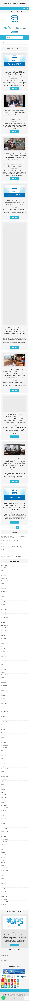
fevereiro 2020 (4, 768)
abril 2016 (3, 888)
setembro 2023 (4, 656)
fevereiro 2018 (4, 831)
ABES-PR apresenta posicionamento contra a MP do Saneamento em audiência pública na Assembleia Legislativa (14, 330)
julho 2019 (3, 787)
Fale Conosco (4, 953)
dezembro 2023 (4, 648)
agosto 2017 (4, 847)
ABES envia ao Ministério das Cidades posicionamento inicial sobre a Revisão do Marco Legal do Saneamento (14, 506)
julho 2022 (3, 693)
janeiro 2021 (4, 740)
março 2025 (4, 609)
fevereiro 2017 (4, 862)
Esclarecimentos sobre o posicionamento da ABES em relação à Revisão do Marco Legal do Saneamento (14, 73)
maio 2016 (3, 886)
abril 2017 (3, 857)
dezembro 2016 (4, 868)
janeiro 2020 (4, 771)
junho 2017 (3, 852)
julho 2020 (3, 755)
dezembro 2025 (4, 586)
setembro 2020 (4, 750)
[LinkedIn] (21, 11)
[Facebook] (7, 11)
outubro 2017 (4, 841)
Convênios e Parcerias (5, 963)
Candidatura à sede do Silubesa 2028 (9, 540)
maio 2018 (3, 823)
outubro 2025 (4, 591)
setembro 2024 (4, 625)
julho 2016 (3, 881)
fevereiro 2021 (4, 737)
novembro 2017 (4, 839)
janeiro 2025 (4, 614)
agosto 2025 (4, 596)
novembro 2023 (4, 651)
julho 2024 (3, 630)
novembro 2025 (4, 588)
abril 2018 (3, 826)
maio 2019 (3, 792)
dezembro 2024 (4, 617)
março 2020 (4, 766)
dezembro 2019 (4, 774)
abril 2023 (3, 669)
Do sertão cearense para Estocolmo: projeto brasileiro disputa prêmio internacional (13, 537)
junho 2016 (3, 883)
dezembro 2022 (4, 680)
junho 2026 (3, 570)
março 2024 (4, 640)
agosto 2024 (4, 627)
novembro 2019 (4, 776)
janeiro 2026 (4, 583)
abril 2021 (3, 732)
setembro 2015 (4, 907)
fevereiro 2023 (4, 674)
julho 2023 (3, 661)
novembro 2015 (4, 901)
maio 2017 (3, 854)
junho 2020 (3, 758)
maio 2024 (3, 635)
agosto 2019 (4, 784)
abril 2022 (3, 701)
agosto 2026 (4, 565)
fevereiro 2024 (4, 643)
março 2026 (4, 578)
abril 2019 (3, 794)
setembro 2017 (4, 844)
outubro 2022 (4, 685)
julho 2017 (3, 849)
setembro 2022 (4, 687)
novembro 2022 (4, 682)
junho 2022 (3, 695)
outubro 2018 (4, 810)
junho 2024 (3, 633)
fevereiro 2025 (4, 612)
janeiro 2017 (4, 865)
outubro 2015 (4, 904)
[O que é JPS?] (14, 928)
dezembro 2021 (4, 711)
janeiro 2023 (4, 677)
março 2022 (4, 703)
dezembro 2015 (4, 899)
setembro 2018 (4, 813)
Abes (8, 42)
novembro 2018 (4, 807)
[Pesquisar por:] (14, 37)
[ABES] (14, 19)
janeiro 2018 (4, 834)
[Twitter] (11, 11)
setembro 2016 (4, 875)
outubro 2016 (4, 873)
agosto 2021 (4, 721)
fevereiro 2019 (4, 800)
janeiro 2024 (4, 646)
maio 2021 (3, 729)
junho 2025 (3, 601)
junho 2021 (3, 727)
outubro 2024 (4, 622)
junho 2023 (3, 664)
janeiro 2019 (4, 802)
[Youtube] (17, 11)
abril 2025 (3, 607)
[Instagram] (14, 11)
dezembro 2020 (4, 742)
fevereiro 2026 (4, 580)
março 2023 (4, 672)
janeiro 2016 (4, 896)
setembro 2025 (4, 594)
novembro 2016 (4, 870)
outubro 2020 (4, 747)
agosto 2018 (4, 815)
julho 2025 (3, 599)
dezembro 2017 (4, 836)
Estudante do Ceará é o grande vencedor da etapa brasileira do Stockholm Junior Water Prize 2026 (12, 555)
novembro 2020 (4, 745)
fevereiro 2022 (4, 706)
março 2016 (4, 891)
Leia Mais (14, 88)
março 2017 (4, 860)
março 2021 (4, 734)
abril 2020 (3, 763)
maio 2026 (3, 573)
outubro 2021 (4, 716)
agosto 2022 (4, 690)
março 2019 (4, 797)
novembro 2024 (4, 620)
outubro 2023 (4, 654)
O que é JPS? (14, 932)
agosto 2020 (4, 753)
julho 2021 (3, 724)
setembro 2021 (4, 719)
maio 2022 (3, 698)
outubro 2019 (4, 779)
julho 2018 (3, 818)
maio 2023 (3, 667)
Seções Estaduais (4, 958)
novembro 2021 (4, 714)
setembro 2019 (4, 781)
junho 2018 (3, 821)
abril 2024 (3, 638)
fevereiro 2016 (4, 894)
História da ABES (4, 955)
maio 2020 (3, 761)
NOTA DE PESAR (4, 543)
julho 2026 (3, 567)
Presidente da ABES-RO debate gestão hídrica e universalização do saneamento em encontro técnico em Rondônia (13, 548)
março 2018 (4, 828)
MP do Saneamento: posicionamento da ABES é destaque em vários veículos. (14, 202)
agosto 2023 (4, 659)
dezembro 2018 (4, 805)
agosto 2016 (4, 878)
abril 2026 (3, 575)
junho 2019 (3, 789)
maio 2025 (3, 604)
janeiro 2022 (4, 708)
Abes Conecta (4, 960)
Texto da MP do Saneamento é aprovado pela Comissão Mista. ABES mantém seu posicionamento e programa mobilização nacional (14, 115)
